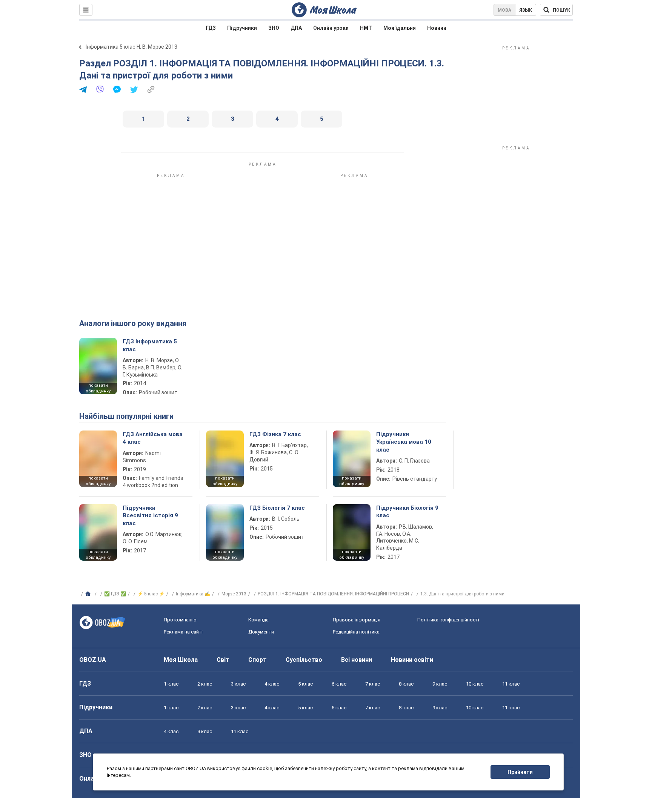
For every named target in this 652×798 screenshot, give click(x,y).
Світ (223, 659)
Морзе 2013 (233, 594)
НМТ (366, 28)
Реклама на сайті (183, 632)
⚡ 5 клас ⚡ (151, 594)
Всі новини (356, 659)
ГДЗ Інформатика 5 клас (150, 345)
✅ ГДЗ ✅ (115, 594)
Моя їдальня (399, 28)
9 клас (439, 684)
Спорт (257, 659)
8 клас (406, 684)
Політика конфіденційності (448, 620)
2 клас (204, 684)
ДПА (296, 28)
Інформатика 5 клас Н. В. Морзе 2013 (131, 47)
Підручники (242, 28)
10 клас (474, 684)
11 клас (511, 684)
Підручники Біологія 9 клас (407, 511)
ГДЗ (211, 28)
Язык (525, 10)
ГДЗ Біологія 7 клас (277, 507)
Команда (258, 620)
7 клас (372, 684)
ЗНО (273, 28)
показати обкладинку (98, 388)
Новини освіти (412, 659)
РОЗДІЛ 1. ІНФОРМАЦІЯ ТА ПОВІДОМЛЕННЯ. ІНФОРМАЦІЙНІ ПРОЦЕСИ (333, 594)
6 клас (339, 684)
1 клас (171, 684)
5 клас (305, 684)
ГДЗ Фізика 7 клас (275, 434)
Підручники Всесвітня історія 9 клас (150, 515)
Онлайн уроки (331, 28)
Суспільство (304, 659)
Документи (261, 632)
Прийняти (520, 772)
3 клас (238, 684)
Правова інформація (356, 620)
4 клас (271, 684)
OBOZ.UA (92, 659)
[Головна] (89, 594)
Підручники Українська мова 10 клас (403, 442)
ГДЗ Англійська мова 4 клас (153, 438)
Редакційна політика (356, 632)
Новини (436, 28)
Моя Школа (181, 659)
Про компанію (180, 620)
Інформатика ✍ (193, 594)
